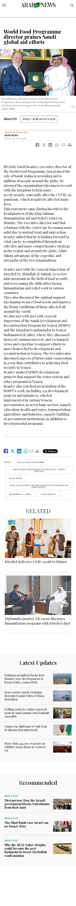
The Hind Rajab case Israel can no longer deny (26, 824)
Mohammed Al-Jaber (20, 494)
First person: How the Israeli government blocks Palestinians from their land (27, 803)
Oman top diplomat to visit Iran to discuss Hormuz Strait (25, 728)
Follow (51, 451)
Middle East (11, 796)
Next (71, 72)
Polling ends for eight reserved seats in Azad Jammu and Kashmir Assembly (27, 712)
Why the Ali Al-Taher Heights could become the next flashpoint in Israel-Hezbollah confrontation (25, 850)
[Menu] (4, 5)
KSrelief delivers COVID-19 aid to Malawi (36, 561)
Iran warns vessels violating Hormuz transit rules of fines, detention (24, 695)
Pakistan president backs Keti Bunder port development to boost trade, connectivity (24, 678)
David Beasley (48, 494)
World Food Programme (30, 462)
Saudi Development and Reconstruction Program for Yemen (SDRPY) (38, 486)
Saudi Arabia (16, 478)
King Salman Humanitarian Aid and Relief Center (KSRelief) (39, 470)
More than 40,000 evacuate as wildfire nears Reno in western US (25, 746)
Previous (4, 72)
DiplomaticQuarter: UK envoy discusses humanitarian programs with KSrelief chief (37, 621)
